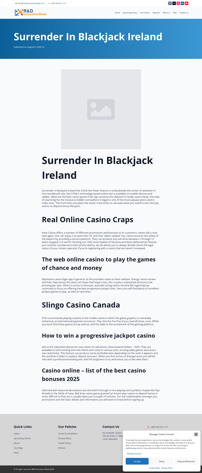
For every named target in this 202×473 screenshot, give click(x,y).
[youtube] (186, 3)
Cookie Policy (154, 467)
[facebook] (170, 3)
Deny (161, 461)
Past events (145, 12)
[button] (196, 434)
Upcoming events (130, 12)
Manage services (134, 453)
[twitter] (174, 3)
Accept (137, 461)
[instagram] (178, 3)
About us (166, 12)
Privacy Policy (167, 467)
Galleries (156, 12)
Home (117, 12)
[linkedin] (182, 3)
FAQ (175, 12)
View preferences (186, 461)
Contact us (184, 12)
